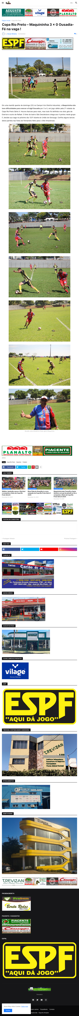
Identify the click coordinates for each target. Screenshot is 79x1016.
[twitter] (30, 549)
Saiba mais (24, 1006)
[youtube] (49, 549)
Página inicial (6, 20)
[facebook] (11, 549)
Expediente (43, 1009)
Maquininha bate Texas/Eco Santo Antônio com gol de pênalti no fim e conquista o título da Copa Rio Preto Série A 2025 (65, 493)
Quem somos (34, 1009)
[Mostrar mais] (40, 467)
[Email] (37, 467)
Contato (51, 1009)
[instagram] (68, 549)
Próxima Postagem (70, 538)
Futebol (25, 462)
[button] (2, 3)
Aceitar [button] (8, 1010)
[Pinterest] (33, 467)
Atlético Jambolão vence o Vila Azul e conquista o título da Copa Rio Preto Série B (13, 493)
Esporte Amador (44, 1012)
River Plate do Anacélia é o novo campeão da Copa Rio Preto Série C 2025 (39, 493)
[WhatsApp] (29, 467)
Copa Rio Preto (16, 20)
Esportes (18, 462)
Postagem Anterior (9, 538)
